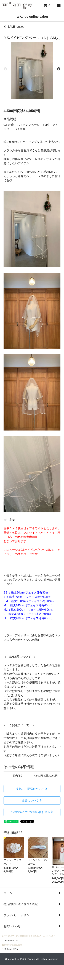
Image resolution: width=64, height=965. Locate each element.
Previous (5, 69)
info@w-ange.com (13, 945)
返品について (30, 800)
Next (58, 69)
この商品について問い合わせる (30, 812)
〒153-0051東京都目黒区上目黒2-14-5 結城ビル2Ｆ (29, 936)
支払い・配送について (30, 788)
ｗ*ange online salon (32, 16)
